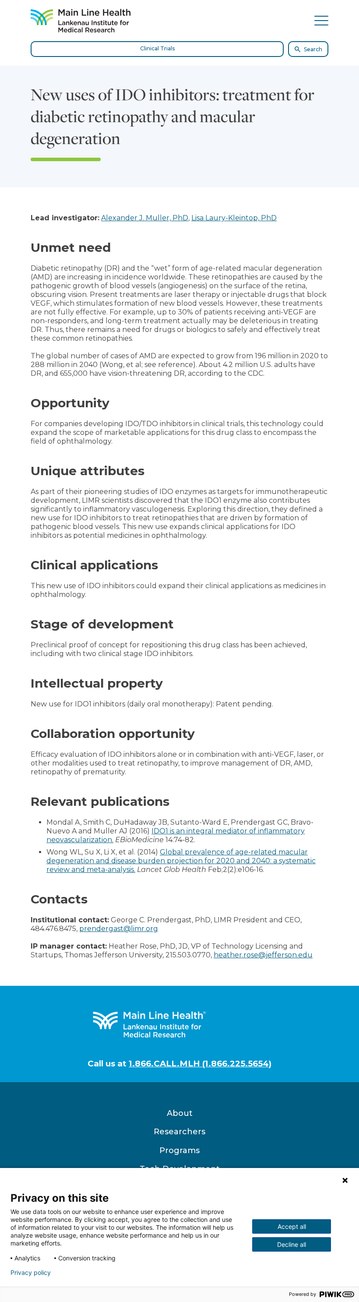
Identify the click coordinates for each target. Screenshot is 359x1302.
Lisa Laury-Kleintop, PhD (234, 218)
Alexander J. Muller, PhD (144, 218)
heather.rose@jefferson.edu (263, 955)
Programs (179, 1150)
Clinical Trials (157, 48)
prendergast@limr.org (118, 928)
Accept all (292, 1226)
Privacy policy (31, 1272)
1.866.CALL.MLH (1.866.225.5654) (200, 1064)
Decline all (291, 1244)
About (180, 1113)
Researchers (179, 1131)
